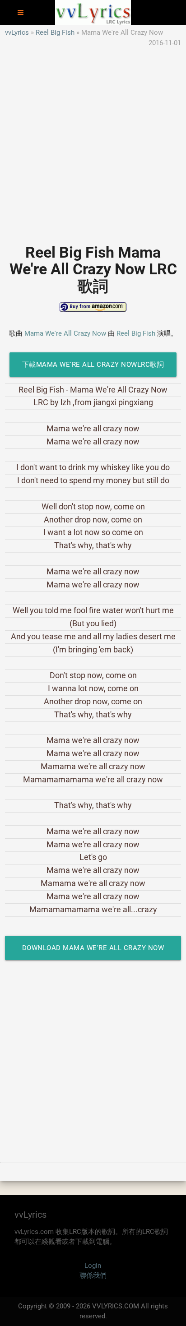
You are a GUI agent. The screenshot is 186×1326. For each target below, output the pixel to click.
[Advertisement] (93, 141)
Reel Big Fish (55, 32)
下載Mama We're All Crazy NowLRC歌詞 (93, 364)
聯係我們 (93, 1275)
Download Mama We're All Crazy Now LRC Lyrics (93, 952)
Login (92, 1265)
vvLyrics (17, 32)
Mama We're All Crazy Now (65, 333)
